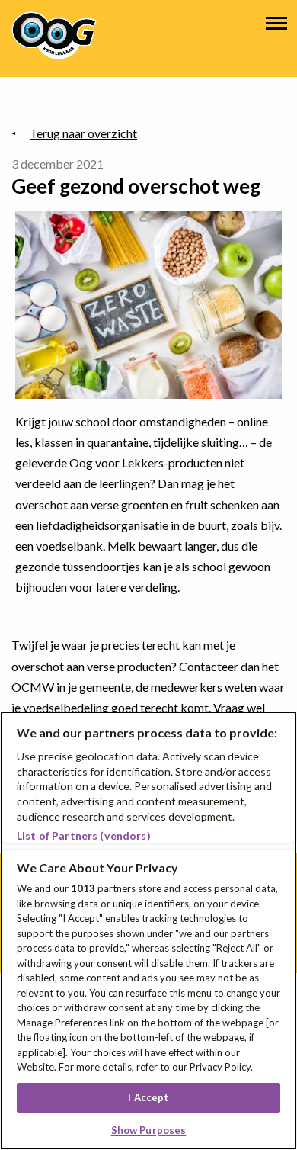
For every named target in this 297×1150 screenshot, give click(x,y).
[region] (148, 931)
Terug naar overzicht (83, 133)
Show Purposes (149, 1130)
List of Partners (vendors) (84, 835)
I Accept (148, 1097)
